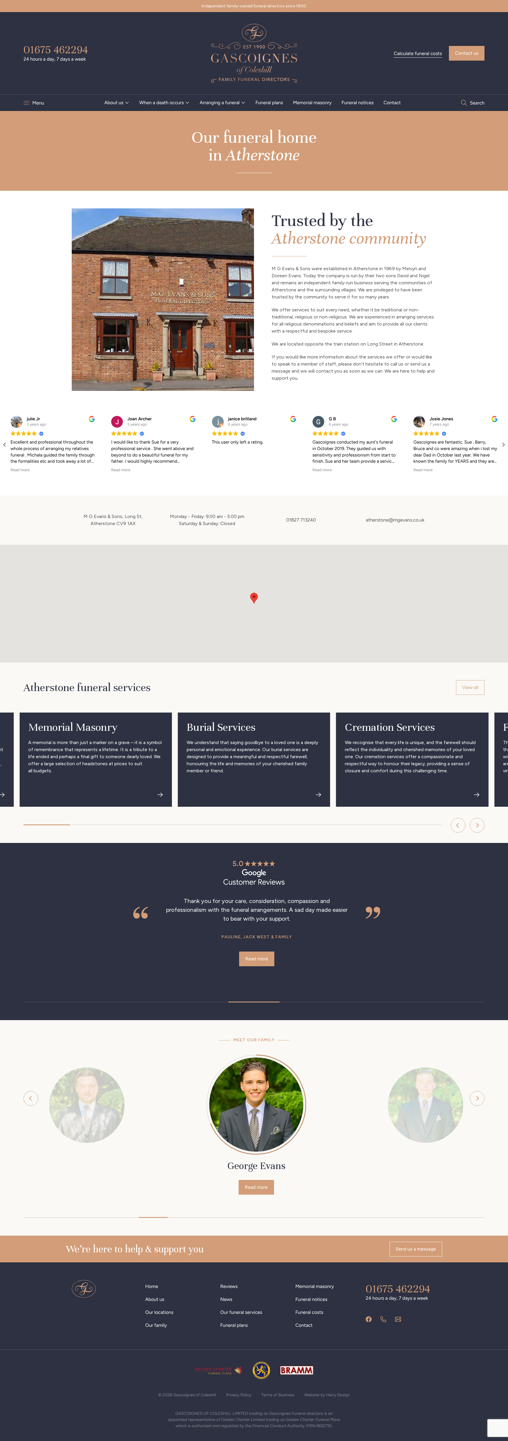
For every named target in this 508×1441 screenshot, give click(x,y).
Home (151, 1286)
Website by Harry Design (327, 1394)
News (226, 1299)
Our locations (159, 1312)
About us (113, 102)
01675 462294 (56, 50)
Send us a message (416, 1249)
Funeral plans (269, 102)
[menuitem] (116, 103)
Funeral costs (309, 1312)
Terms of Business (278, 1394)
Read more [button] (20, 470)
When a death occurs (161, 102)
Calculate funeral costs (418, 53)
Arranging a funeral (220, 102)
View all (470, 687)
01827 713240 (301, 520)
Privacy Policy (238, 1394)
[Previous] (458, 825)
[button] (503, 444)
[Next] (477, 825)
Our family (156, 1325)
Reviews (229, 1286)
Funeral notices (358, 102)
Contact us (466, 53)
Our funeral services (241, 1312)
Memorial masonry (312, 102)
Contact (392, 102)
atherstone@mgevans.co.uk (395, 520)
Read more (53, 959)
